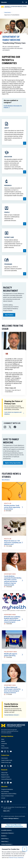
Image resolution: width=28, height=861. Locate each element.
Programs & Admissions (7, 789)
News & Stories (4, 748)
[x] (10, 427)
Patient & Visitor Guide (6, 760)
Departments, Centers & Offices (8, 793)
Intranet (3, 798)
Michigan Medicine (7, 736)
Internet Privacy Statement (16, 857)
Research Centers (5, 777)
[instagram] (5, 427)
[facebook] (15, 427)
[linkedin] (8, 783)
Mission (3, 741)
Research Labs (4, 774)
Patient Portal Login (6, 762)
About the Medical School (7, 795)
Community (4, 743)
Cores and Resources (6, 779)
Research (4, 770)
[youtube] (11, 751)
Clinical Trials (4, 772)
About (2, 739)
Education (4, 786)
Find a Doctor (4, 758)
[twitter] (8, 751)
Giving (2, 745)
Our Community (5, 791)
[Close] (24, 849)
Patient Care (5, 755)
